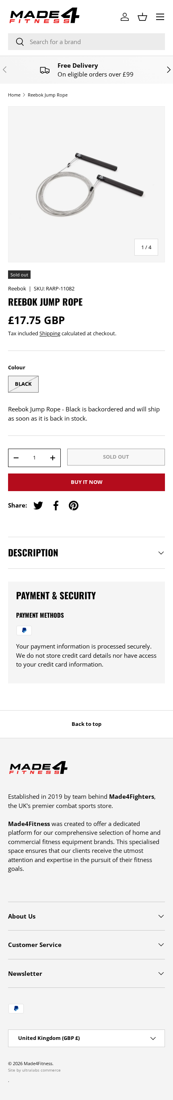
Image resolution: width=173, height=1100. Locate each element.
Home (14, 95)
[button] (142, 17)
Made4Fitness (38, 1063)
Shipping (49, 333)
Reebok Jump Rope (48, 95)
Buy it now (87, 482)
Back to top (86, 723)
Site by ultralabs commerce (34, 1070)
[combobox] (86, 41)
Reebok (17, 288)
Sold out (116, 456)
